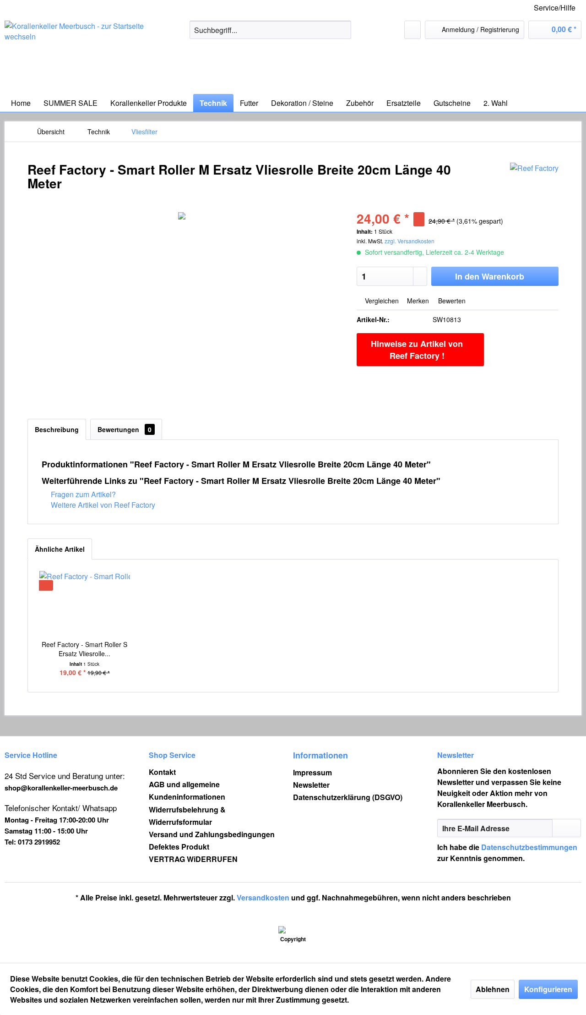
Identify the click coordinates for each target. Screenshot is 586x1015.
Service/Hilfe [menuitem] (554, 7)
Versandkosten (263, 897)
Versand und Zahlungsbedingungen (212, 834)
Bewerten (451, 300)
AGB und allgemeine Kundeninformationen (187, 790)
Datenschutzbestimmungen (529, 847)
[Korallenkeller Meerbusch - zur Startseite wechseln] (75, 55)
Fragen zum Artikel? (82, 494)
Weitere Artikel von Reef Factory (102, 504)
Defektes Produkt (179, 846)
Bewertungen (125, 429)
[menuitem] (270, 30)
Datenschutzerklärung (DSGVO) (347, 797)
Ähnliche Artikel (60, 549)
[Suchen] (342, 30)
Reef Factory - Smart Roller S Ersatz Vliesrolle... (84, 649)
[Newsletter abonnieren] (566, 828)
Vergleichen (381, 300)
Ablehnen (493, 989)
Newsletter (311, 784)
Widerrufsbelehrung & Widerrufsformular (187, 815)
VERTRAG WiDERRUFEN (193, 859)
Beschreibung (57, 429)
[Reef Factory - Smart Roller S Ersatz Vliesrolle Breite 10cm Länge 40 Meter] (84, 603)
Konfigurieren (548, 989)
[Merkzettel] (412, 30)
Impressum (312, 772)
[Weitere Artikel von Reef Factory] (534, 179)
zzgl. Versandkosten (409, 241)
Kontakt (162, 772)
